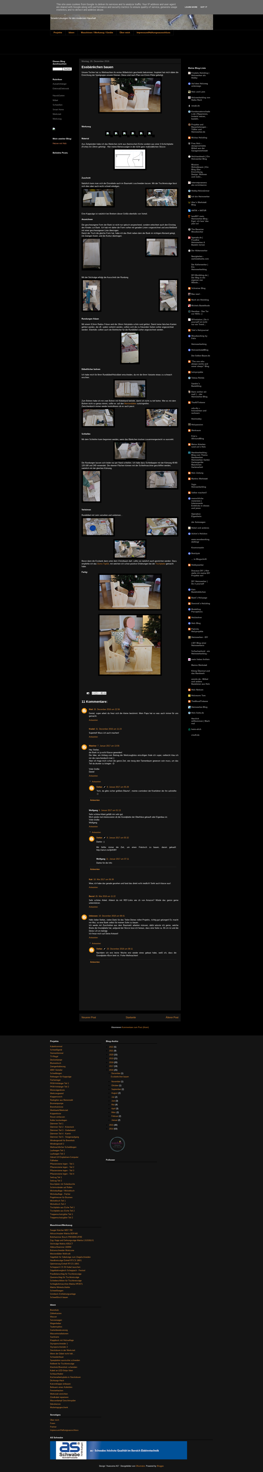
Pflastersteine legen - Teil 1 (62, 1164)
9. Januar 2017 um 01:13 (110, 810)
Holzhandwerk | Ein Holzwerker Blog (200, 157)
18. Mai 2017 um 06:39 (103, 879)
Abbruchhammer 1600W (60, 1247)
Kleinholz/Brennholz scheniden (63, 1367)
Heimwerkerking (199, 344)
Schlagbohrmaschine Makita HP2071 (66, 1284)
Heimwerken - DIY (199, 637)
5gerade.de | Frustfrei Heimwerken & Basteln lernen (198, 241)
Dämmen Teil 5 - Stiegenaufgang (64, 1137)
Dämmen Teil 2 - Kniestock (62, 1127)
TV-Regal (54, 1056)
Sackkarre (54, 1337)
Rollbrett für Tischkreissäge (62, 1364)
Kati (91, 879)
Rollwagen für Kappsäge (60, 1077)
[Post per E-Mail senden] (88, 693)
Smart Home (58, 109)
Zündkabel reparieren (59, 1397)
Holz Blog (196, 623)
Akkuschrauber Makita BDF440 (64, 1233)
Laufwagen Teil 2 (57, 1154)
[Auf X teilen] (99, 693)
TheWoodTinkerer (199, 701)
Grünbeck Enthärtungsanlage (63, 1294)
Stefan (99, 787)
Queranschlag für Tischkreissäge (64, 1277)
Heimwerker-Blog (199, 707)
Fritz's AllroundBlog (197, 437)
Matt (91, 709)
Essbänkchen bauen (120, 1077)
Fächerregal (55, 1080)
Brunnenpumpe (56, 1103)
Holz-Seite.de (197, 713)
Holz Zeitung (197, 473)
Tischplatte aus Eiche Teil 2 (62, 1211)
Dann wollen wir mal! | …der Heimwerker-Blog (199, 394)
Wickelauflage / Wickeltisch (62, 1191)
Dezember (116, 1073)
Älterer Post (172, 1017)
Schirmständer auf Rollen (61, 1187)
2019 (111, 1058)
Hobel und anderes (200, 528)
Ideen (71, 32)
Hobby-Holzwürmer (200, 191)
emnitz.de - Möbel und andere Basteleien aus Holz (200, 681)
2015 (111, 1125)
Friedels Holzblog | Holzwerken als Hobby (200, 75)
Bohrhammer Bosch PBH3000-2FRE (66, 1237)
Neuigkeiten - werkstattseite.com (200, 257)
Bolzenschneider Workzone (62, 1250)
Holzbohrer (196, 617)
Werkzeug (57, 119)
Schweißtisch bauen (59, 1297)
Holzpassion (197, 424)
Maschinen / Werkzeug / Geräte (97, 32)
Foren (52, 1423)
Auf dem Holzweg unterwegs (199, 84)
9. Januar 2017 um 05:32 (118, 838)
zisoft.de (195, 735)
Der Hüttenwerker (199, 250)
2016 (111, 1070)
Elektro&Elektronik (61, 88)
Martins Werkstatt (199, 479)
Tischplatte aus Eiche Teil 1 (62, 1207)
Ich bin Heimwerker (200, 196)
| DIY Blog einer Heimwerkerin (198, 644)
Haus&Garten (59, 95)
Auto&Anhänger (60, 84)
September (116, 1089)
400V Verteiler (56, 1070)
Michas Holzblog (199, 138)
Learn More (191, 7)
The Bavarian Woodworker (197, 230)
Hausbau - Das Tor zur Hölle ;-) (200, 312)
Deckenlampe (56, 1060)
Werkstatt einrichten (59, 1394)
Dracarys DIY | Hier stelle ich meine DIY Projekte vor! (200, 573)
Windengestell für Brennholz (62, 1140)
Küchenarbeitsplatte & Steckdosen (65, 1377)
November (116, 1081)
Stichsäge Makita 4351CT (61, 1244)
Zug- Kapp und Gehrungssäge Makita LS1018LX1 (72, 1240)
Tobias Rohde (197, 378)
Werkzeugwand (56, 1093)
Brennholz (54, 1310)
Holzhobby (196, 419)
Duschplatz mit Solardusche (62, 1184)
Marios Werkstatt (199, 665)
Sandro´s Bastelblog (196, 385)
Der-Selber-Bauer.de (200, 356)
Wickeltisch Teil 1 (58, 1201)
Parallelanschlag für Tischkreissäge (65, 1274)
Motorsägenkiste (57, 1090)
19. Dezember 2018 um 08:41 (112, 916)
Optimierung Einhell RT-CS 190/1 (64, 1264)
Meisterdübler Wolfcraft (60, 1254)
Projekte (58, 32)
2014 (111, 1129)
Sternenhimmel (56, 1053)
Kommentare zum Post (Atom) (135, 1027)
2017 (111, 1066)
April (113, 1108)
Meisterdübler (130, 403)
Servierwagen (56, 1320)
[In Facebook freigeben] (101, 693)
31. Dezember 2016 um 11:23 (109, 729)
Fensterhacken (56, 1390)
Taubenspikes (56, 1327)
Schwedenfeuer (57, 1357)
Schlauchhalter (56, 1374)
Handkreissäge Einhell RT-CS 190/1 (66, 1260)
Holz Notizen (197, 690)
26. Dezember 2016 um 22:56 (107, 709)
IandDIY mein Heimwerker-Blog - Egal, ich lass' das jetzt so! (200, 220)
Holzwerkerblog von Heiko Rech (200, 98)
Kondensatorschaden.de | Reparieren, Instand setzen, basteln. (200, 115)
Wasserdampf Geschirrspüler (63, 1400)
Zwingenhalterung (57, 1066)
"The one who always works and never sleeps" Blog (200, 363)
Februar (115, 1116)
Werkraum (196, 430)
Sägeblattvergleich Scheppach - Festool (67, 1270)
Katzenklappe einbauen (60, 1384)
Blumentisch (55, 1063)
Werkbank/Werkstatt (59, 1110)
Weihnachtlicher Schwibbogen (63, 1147)
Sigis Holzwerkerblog (198, 485)
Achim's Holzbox (199, 534)
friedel (92, 729)
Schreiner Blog (198, 288)
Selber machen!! (199, 493)
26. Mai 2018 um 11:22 (105, 896)
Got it (203, 7)
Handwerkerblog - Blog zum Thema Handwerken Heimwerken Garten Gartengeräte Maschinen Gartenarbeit (200, 459)
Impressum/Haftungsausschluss (153, 32)
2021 (111, 1051)
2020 (111, 1055)
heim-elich (196, 729)
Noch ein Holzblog (200, 300)
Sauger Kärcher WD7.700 (61, 1230)
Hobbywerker (197, 565)
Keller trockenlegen (58, 1120)
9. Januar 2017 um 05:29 (118, 787)
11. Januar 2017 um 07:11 (117, 859)
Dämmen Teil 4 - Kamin (60, 1133)
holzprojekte (197, 372)
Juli (113, 1097)
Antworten (93, 720)
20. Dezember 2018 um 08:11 (120, 949)
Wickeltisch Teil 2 (58, 1204)
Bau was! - (196, 294)
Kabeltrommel (56, 1046)
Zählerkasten (55, 1313)
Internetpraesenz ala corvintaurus (199, 183)
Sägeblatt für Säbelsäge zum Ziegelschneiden (70, 1257)
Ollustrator (140, 1466)
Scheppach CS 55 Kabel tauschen (65, 1267)
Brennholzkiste (56, 1107)
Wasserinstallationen (59, 1333)
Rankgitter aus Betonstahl (61, 1100)
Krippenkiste (55, 1113)
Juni (113, 1101)
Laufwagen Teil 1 (57, 1150)
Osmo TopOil (103, 564)
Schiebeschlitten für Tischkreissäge (66, 1280)
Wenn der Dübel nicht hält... (62, 1353)
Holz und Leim (198, 92)
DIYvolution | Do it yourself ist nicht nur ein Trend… (200, 322)
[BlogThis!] (96, 693)
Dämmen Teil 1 (56, 1123)
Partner (53, 1427)
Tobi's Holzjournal (200, 330)
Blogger (160, 1466)
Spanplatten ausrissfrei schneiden (65, 1360)
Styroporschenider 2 (59, 1347)
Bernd (92, 896)
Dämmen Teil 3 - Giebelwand (62, 1130)
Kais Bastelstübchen (198, 590)
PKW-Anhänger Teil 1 (59, 1083)
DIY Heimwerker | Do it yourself (199, 582)
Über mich (125, 32)
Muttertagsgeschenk (59, 1407)
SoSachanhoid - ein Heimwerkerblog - (200, 652)
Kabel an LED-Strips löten (61, 1370)
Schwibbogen (56, 1073)
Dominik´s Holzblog (200, 603)
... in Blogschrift (199, 559)
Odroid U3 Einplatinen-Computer (64, 1157)
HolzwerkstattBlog (199, 350)
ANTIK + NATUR (198, 210)
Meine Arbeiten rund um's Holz (198, 445)
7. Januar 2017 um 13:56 (108, 746)
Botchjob (195, 553)
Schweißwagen (56, 1290)
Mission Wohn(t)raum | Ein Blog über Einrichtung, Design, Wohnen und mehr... (200, 171)
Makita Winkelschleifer (60, 1287)
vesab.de (195, 106)
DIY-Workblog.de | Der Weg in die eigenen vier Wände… (199, 279)
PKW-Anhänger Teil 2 (59, 1087)
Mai (113, 1104)
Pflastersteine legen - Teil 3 (62, 1170)
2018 (111, 1062)
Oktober (115, 1085)
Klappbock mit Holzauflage (62, 1340)
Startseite (131, 1017)
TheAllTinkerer (198, 402)
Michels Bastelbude (200, 305)
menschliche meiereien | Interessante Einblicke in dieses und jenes (200, 503)
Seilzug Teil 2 (56, 1181)
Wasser (53, 1317)
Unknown (93, 916)
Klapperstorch (56, 1097)
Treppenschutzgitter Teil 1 (61, 1214)
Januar (114, 1120)
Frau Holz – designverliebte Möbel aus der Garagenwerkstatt (199, 147)
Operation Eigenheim (196, 515)
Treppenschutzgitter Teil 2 (61, 1217)
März (113, 1112)
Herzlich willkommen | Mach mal (200, 721)
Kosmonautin (197, 547)
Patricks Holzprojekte (197, 630)
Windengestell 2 (57, 1144)
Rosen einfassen (57, 1117)
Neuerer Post (89, 1017)
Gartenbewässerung (59, 1330)
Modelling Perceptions (197, 610)
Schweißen (57, 105)
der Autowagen (198, 522)
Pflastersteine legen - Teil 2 (62, 1167)
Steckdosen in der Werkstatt (62, 1350)
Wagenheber (55, 1323)
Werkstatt (57, 114)
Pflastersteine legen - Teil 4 (62, 1174)
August (114, 1093)
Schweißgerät (56, 1050)
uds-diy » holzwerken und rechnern (198, 410)
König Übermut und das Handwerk (200, 672)
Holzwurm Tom (198, 695)
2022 (111, 1047)
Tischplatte (160, 564)
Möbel (55, 100)
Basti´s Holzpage (199, 598)
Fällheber (54, 1160)
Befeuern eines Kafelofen (61, 1387)
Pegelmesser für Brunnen (61, 1197)
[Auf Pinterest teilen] (104, 693)
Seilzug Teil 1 (56, 1177)
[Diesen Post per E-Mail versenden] (93, 693)
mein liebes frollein (200, 659)
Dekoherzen (55, 1404)
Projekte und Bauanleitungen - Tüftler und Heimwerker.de (199, 128)
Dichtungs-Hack (57, 1380)
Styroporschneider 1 (59, 1343)
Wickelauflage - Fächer (60, 1194)
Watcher (92, 746)
